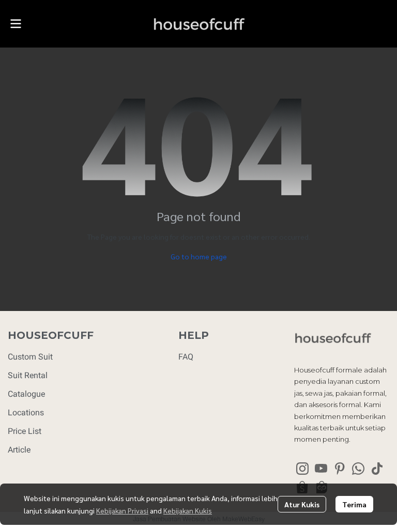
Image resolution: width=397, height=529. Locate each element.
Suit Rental (28, 375)
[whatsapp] (358, 468)
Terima (354, 504)
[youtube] (321, 468)
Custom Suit (30, 357)
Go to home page (199, 256)
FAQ (185, 357)
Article (19, 450)
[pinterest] (339, 468)
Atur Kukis (301, 504)
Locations (26, 412)
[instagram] (302, 468)
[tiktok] (377, 468)
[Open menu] (15, 23)
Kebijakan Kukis (187, 510)
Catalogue (26, 394)
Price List (24, 431)
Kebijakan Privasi (122, 510)
